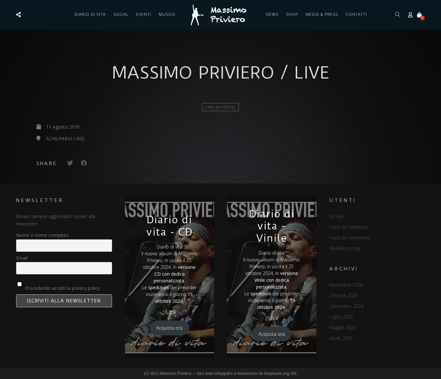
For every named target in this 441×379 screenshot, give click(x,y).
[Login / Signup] (410, 14)
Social (120, 14)
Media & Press (322, 14)
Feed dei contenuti (348, 227)
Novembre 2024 (346, 285)
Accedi (336, 216)
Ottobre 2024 (343, 295)
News (272, 14)
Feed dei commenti (349, 238)
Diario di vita (90, 14)
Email (21, 258)
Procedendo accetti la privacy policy (62, 288)
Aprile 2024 (341, 338)
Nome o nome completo (42, 235)
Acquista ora (169, 328)
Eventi (143, 14)
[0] (419, 14)
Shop (292, 14)
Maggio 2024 (342, 327)
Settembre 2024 (346, 306)
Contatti (356, 14)
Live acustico (220, 107)
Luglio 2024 (341, 317)
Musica (167, 14)
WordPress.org (344, 248)
